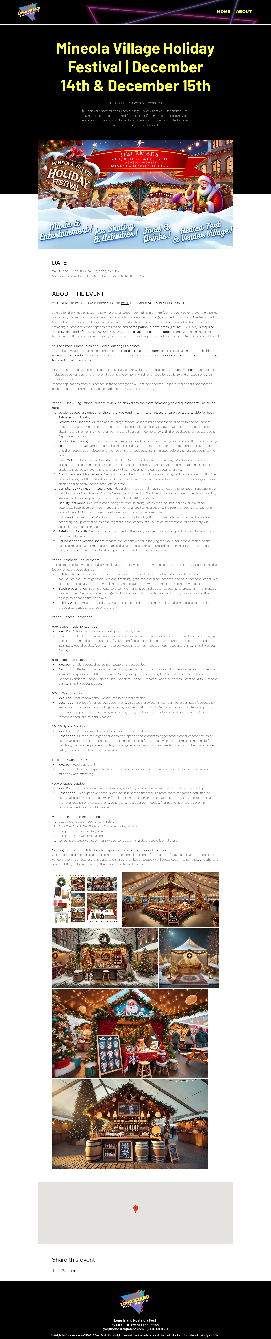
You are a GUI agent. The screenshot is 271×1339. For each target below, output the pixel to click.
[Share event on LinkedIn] (73, 1270)
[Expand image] (86, 899)
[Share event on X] (63, 1270)
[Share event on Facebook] (54, 1270)
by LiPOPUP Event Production (135, 1322)
